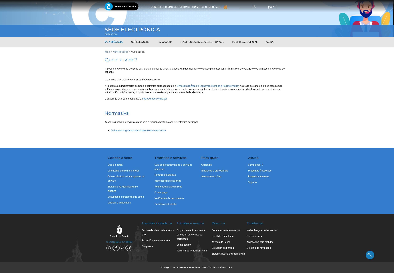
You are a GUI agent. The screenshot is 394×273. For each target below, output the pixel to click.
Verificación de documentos (169, 198)
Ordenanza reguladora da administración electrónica (138, 130)
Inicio (107, 52)
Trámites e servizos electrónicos (202, 42)
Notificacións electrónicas (168, 187)
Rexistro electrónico (165, 175)
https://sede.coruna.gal (154, 99)
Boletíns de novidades (259, 248)
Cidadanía (206, 165)
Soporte (252, 182)
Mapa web (181, 267)
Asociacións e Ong (211, 176)
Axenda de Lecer (221, 242)
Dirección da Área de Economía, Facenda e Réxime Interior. (208, 86)
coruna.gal (111, 34)
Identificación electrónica (168, 181)
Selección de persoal (223, 248)
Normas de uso (193, 267)
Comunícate (212, 7)
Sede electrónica (132, 29)
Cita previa (147, 246)
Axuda (269, 42)
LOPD (173, 267)
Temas (169, 7)
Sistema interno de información (228, 254)
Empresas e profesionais (214, 171)
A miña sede (116, 42)
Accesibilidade (208, 267)
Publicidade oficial (244, 42)
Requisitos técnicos (258, 176)
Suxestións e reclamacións (156, 240)
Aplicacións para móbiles (260, 242)
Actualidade (182, 7)
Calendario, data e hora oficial (123, 171)
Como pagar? (184, 245)
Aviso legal (164, 267)
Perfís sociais (254, 236)
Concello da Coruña (122, 7)
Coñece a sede (140, 42)
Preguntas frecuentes (259, 171)
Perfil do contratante (165, 204)
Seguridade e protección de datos (126, 197)
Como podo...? (255, 165)
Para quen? (165, 42)
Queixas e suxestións (119, 203)
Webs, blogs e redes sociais (262, 230)
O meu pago (161, 192)
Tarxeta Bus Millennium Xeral (192, 251)
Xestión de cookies (224, 267)
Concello (157, 7)
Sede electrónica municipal (226, 230)
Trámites (198, 7)
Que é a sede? (115, 165)
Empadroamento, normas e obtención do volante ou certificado (191, 235)
